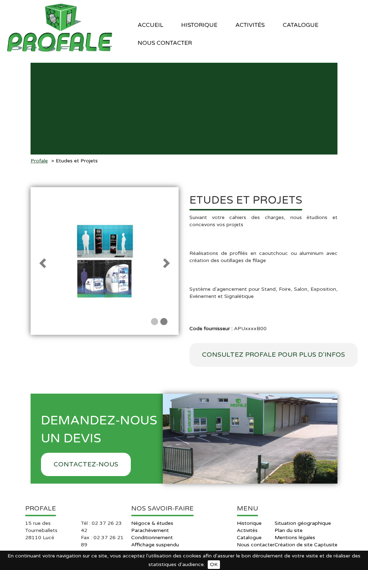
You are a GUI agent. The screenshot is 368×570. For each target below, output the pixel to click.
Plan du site (289, 530)
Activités (247, 530)
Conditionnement (152, 538)
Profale (39, 161)
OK (214, 564)
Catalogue (249, 538)
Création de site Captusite (306, 545)
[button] (42, 261)
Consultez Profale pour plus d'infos (273, 354)
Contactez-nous (86, 464)
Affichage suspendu (155, 545)
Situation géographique (303, 523)
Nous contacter (165, 43)
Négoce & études (152, 523)
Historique (199, 25)
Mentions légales (295, 538)
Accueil (150, 25)
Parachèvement (150, 530)
